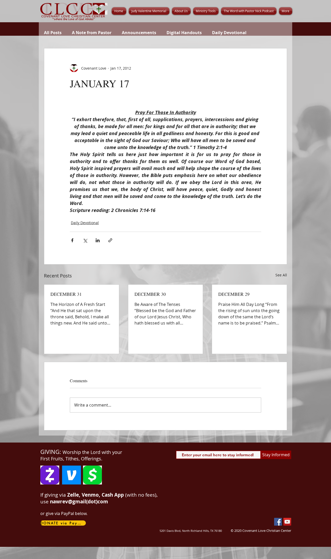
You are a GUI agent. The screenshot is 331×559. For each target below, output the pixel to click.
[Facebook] (278, 522)
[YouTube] (287, 522)
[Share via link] (110, 240)
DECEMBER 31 (66, 294)
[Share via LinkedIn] (97, 240)
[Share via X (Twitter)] (84, 240)
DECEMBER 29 (234, 294)
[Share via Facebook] (72, 240)
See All (281, 275)
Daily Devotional (229, 32)
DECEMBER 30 (150, 294)
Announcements (139, 32)
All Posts (53, 32)
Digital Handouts (184, 32)
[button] (181, 11)
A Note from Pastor (91, 32)
